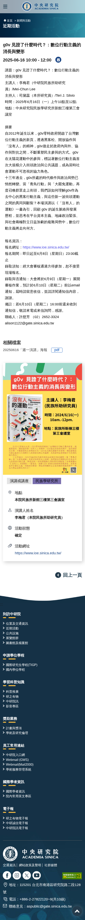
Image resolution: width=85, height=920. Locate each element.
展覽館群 (12, 638)
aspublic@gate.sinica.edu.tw (49, 906)
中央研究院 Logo (40, 6)
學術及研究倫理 (17, 733)
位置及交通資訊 (17, 623)
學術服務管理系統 (18, 769)
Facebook (7, 875)
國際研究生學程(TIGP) (21, 665)
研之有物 (12, 696)
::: (1, 604)
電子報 (8, 809)
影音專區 (12, 706)
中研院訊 (12, 701)
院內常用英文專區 (18, 796)
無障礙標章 (72, 875)
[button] (5, 6)
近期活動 (12, 628)
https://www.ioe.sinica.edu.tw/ (38, 553)
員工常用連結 (13, 745)
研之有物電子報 (17, 818)
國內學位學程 (15, 669)
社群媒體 (50, 865)
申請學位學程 (13, 655)
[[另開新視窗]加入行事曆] (58, 60)
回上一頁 (72, 575)
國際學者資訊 (13, 782)
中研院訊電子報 (17, 828)
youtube (37, 875)
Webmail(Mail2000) (19, 764)
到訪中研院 (12, 614)
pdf (56, 350)
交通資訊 (9, 865)
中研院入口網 (15, 755)
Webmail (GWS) (17, 759)
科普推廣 (12, 691)
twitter (17, 875)
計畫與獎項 (14, 728)
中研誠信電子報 (17, 823)
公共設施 (12, 633)
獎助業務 (10, 719)
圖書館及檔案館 (17, 643)
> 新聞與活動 (22, 20)
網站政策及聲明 (30, 865)
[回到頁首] (77, 911)
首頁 (9, 20)
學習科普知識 (13, 682)
